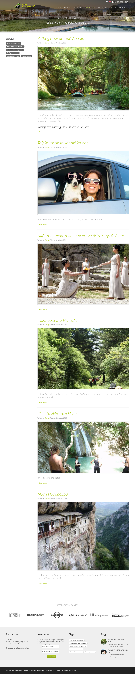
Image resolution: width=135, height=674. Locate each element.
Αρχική (58, 7)
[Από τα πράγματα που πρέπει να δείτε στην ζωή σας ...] (83, 274)
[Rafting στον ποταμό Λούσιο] (83, 78)
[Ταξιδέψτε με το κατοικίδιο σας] (83, 183)
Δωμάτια (67, 7)
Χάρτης (113, 7)
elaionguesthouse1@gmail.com (20, 648)
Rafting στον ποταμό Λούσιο (60, 39)
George (47, 43)
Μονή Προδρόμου (52, 494)
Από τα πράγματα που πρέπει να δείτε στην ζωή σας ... (82, 236)
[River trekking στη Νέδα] (83, 447)
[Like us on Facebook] (113, 2)
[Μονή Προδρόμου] (83, 536)
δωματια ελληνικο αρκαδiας (15, 50)
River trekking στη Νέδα (57, 414)
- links (54, 670)
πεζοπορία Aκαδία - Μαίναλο (15, 46)
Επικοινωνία (123, 7)
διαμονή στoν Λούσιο (13, 56)
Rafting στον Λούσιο (12, 53)
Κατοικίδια (77, 7)
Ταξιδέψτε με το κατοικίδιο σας (62, 143)
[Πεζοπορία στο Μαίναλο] (83, 359)
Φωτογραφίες (103, 7)
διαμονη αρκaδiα (26, 56)
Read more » (43, 132)
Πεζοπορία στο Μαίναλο (57, 320)
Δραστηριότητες (89, 7)
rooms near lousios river (13, 43)
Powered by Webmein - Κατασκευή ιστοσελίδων (38, 670)
